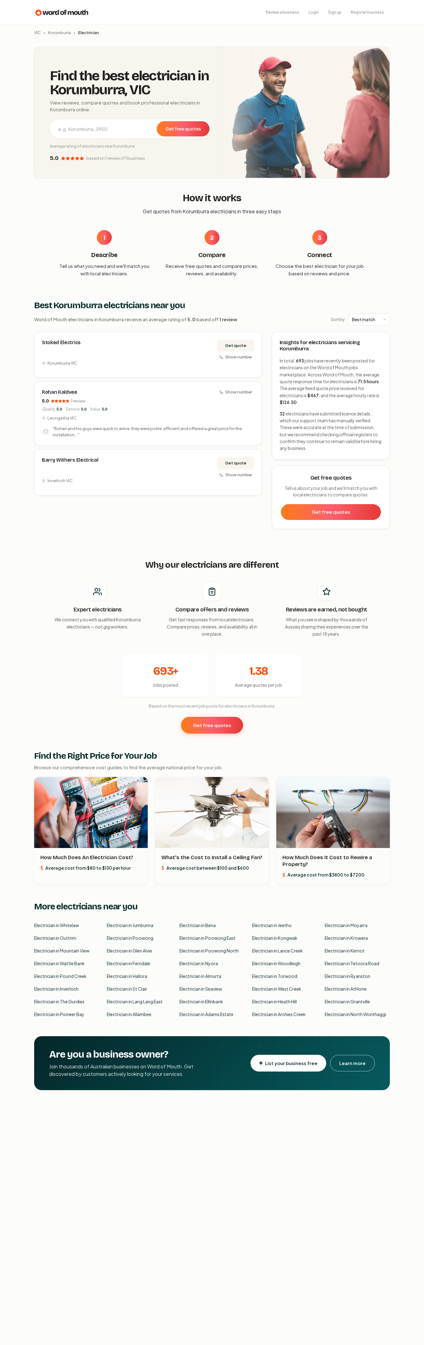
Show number (238, 356)
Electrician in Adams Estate (206, 1014)
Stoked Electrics (61, 342)
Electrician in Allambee (129, 1014)
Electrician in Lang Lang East (135, 1001)
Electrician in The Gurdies (59, 1001)
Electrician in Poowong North (209, 950)
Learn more (352, 1063)
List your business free (291, 1063)
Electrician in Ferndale (128, 963)
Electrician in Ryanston (347, 976)
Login (314, 12)
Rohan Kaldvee (59, 392)
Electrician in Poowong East (207, 938)
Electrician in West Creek (276, 989)
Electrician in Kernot (345, 950)
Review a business (282, 12)
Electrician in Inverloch (56, 989)
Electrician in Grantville (347, 1001)
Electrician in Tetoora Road (352, 963)
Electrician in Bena (197, 925)
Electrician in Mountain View (61, 950)
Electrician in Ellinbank (201, 1001)
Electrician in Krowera (346, 938)
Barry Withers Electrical (70, 460)
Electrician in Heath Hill (274, 1001)
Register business (367, 12)
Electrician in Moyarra (346, 925)
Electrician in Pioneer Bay (59, 1014)
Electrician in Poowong (130, 938)
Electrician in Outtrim (55, 938)
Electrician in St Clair (127, 989)
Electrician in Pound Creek (60, 976)
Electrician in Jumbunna (130, 925)
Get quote (235, 345)
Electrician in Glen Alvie (129, 950)
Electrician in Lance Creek (277, 950)
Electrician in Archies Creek (279, 1014)
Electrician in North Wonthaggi (355, 1014)
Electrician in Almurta (200, 976)
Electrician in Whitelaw (56, 925)
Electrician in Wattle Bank (59, 963)
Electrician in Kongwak (274, 938)
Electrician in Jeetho (272, 925)
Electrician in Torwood (274, 976)
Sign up (334, 12)
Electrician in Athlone (346, 989)
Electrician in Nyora (198, 963)
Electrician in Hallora (127, 976)
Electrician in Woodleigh (276, 963)
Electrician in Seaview (200, 989)
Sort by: (338, 319)
